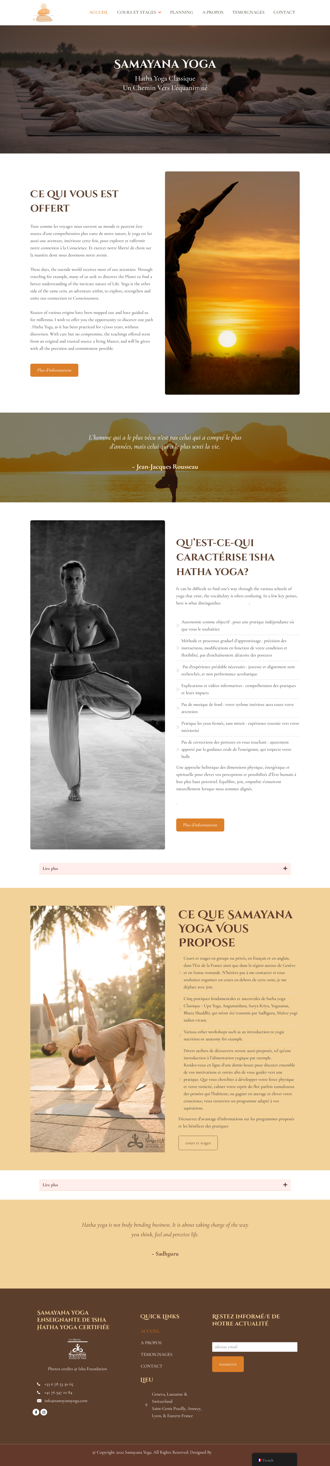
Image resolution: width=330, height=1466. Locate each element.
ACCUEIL (98, 13)
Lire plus (50, 868)
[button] (165, 868)
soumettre (228, 1364)
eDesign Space (225, 1452)
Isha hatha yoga (235, 603)
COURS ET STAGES (136, 13)
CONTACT (284, 13)
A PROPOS (212, 13)
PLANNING (181, 13)
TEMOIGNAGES (248, 13)
